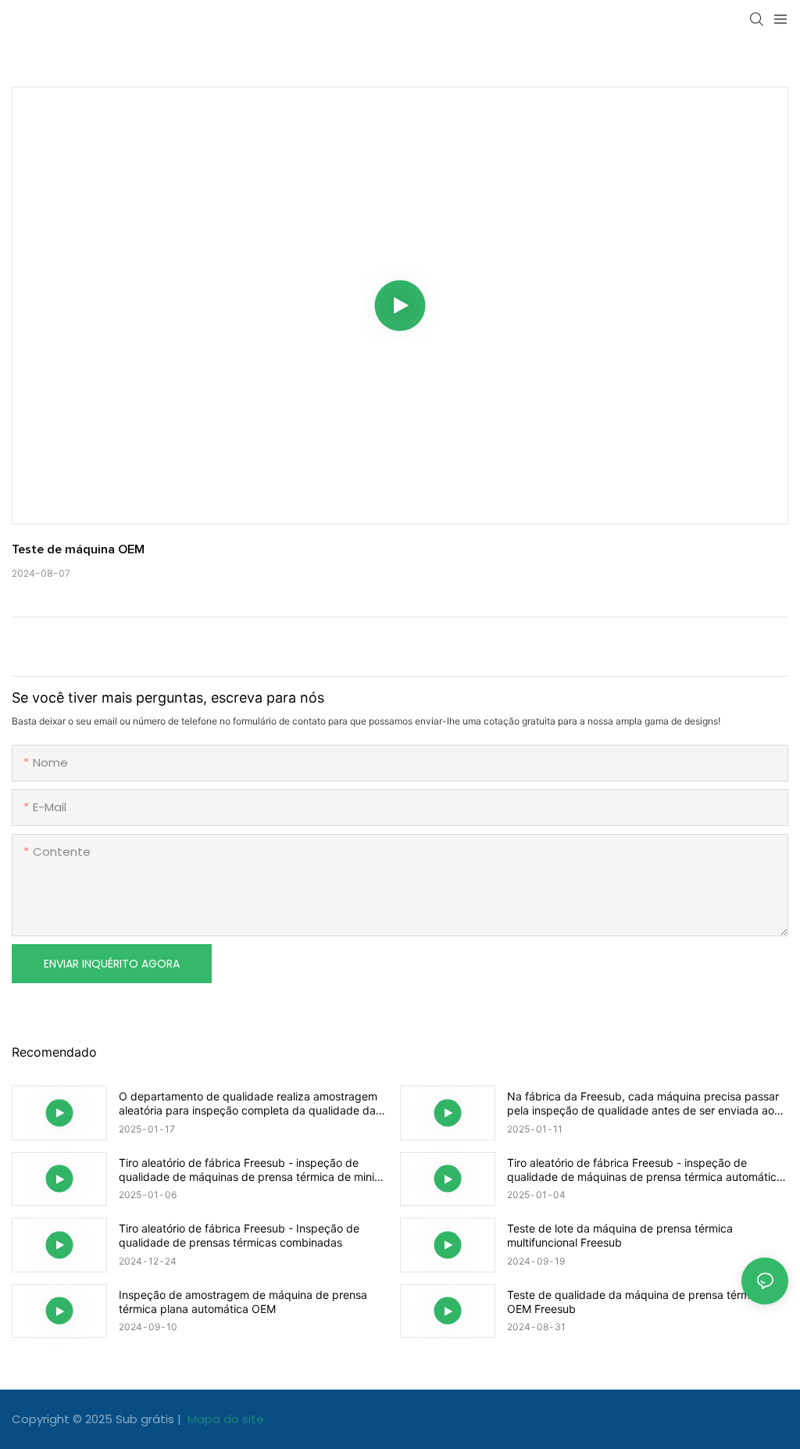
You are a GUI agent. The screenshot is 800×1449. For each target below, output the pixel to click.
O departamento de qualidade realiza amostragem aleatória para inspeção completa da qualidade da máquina (248, 1103)
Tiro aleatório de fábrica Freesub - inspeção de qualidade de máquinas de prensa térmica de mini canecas (246, 1170)
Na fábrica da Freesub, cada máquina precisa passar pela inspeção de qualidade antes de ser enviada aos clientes (643, 1103)
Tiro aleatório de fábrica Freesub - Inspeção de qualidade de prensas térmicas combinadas (239, 1235)
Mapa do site (224, 1419)
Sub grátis (146, 1419)
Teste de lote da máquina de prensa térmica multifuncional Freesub (620, 1235)
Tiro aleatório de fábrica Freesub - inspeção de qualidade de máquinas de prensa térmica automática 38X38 (645, 1170)
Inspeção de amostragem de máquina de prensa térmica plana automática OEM (243, 1301)
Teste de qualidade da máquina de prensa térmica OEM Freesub (636, 1301)
